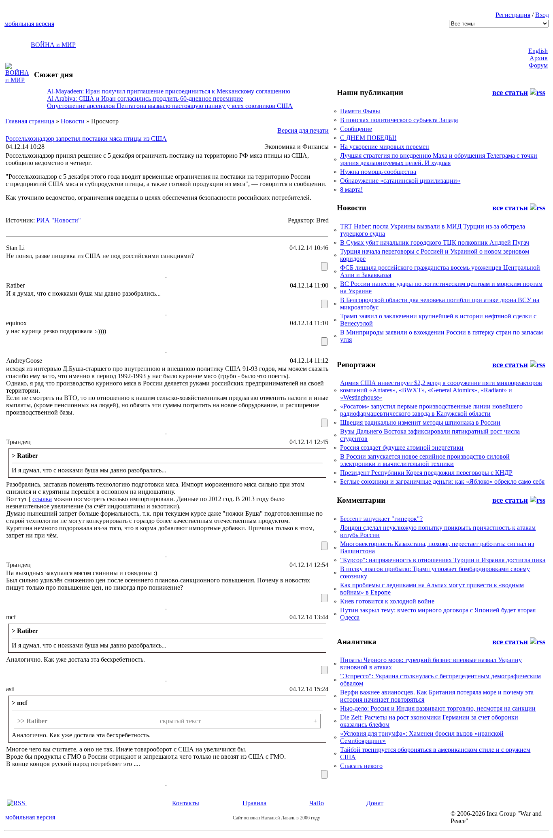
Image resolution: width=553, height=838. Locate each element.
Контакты (185, 803)
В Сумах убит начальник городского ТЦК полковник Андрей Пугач (434, 242)
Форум (538, 65)
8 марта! (351, 189)
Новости (73, 121)
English (538, 50)
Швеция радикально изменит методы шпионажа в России (420, 422)
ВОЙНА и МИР (53, 44)
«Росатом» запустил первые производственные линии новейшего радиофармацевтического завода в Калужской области (431, 410)
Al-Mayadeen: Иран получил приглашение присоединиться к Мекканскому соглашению (168, 91)
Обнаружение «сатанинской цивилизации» (400, 180)
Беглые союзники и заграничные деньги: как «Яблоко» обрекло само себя (442, 481)
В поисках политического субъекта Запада (399, 119)
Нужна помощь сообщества (378, 171)
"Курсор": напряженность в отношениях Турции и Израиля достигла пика (442, 560)
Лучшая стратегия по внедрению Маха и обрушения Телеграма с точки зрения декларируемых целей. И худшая (438, 159)
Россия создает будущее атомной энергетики (402, 447)
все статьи (510, 92)
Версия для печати (303, 130)
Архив (539, 58)
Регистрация (513, 14)
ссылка (42, 498)
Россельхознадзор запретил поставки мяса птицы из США (86, 138)
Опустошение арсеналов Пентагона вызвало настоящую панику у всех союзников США (170, 105)
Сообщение (356, 128)
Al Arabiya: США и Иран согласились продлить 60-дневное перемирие (145, 98)
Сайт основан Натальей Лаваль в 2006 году (276, 818)
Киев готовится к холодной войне (387, 601)
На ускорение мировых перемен (384, 146)
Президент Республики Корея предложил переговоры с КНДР (426, 472)
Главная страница (29, 121)
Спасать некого (361, 765)
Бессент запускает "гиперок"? (381, 518)
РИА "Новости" (58, 220)
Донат (374, 803)
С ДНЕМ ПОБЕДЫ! (368, 137)
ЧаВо (316, 803)
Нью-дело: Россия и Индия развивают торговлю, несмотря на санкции (438, 708)
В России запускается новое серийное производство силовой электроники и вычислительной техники (425, 460)
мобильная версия (29, 23)
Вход (542, 14)
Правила (254, 803)
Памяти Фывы (360, 111)
